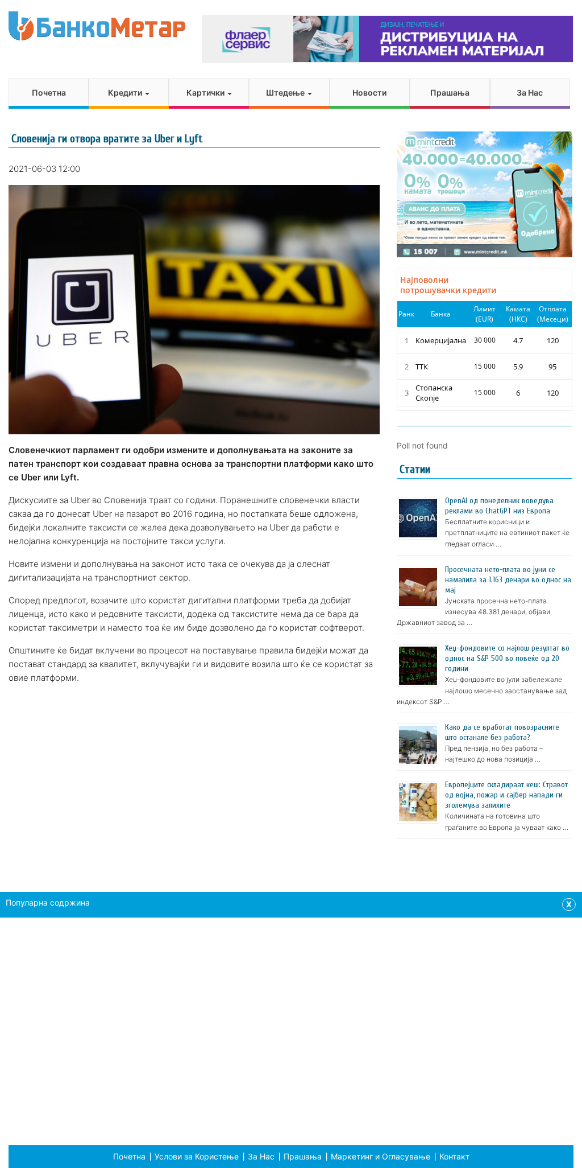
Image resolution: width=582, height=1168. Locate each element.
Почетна (49, 92)
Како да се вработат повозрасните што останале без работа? (502, 732)
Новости (369, 92)
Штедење (286, 92)
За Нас (530, 92)
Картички (206, 92)
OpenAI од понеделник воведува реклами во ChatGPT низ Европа (499, 506)
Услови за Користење (197, 1156)
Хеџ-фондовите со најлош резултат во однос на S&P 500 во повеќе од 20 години (507, 658)
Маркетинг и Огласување (380, 1156)
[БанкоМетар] (97, 25)
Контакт (454, 1156)
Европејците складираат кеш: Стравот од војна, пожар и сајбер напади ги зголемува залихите (506, 795)
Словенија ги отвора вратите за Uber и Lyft (106, 138)
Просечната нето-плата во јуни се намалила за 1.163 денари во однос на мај (508, 580)
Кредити (126, 92)
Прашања (449, 92)
